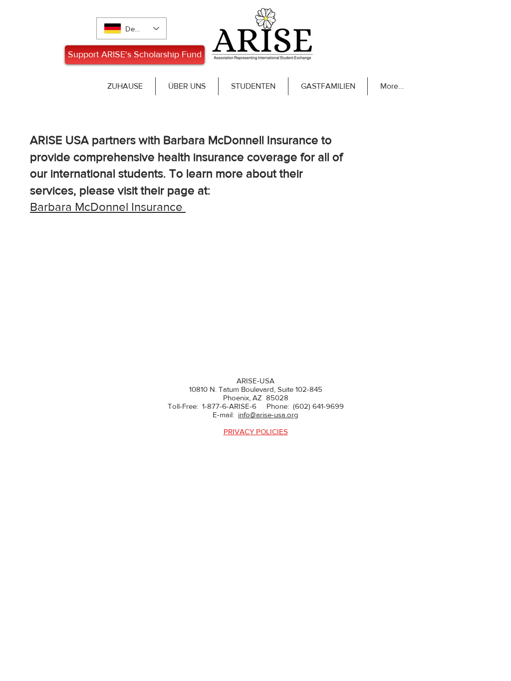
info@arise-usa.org (268, 414)
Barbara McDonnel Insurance (108, 206)
